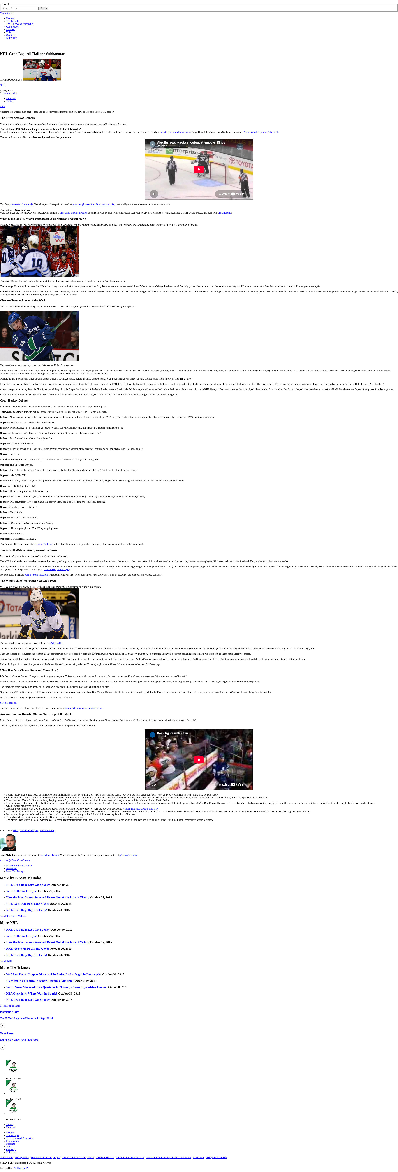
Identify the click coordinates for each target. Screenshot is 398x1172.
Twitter (9, 101)
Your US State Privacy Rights (45, 1157)
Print (2, 106)
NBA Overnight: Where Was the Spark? (32, 993)
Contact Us (198, 1157)
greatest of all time (44, 544)
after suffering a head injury (57, 569)
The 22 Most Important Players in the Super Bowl (26, 1018)
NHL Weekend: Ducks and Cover (28, 903)
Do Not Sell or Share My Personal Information (168, 1157)
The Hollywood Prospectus (19, 24)
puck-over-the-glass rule (36, 574)
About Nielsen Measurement (130, 1157)
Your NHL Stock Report (22, 891)
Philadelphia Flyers (29, 830)
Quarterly (11, 35)
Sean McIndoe (10, 93)
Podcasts (10, 29)
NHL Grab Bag (47, 830)
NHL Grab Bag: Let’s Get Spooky (28, 884)
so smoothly (225, 212)
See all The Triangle (10, 1005)
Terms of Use (6, 1157)
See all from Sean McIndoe (13, 916)
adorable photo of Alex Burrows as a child (94, 204)
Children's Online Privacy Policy (78, 1157)
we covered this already (21, 204)
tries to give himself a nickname (176, 132)
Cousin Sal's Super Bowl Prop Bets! (19, 1040)
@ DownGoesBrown (19, 860)
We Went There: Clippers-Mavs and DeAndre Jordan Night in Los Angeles (54, 974)
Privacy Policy (22, 1157)
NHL (2, 85)
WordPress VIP (20, 1168)
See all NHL (6, 961)
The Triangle (12, 21)
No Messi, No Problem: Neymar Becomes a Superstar (40, 980)
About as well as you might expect (261, 132)
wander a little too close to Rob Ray (140, 808)
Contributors (12, 26)
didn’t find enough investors (73, 212)
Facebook (11, 98)
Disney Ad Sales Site (216, 1157)
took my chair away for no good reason (84, 708)
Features (10, 18)
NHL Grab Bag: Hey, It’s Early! (27, 910)
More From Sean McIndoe (19, 865)
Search (5, 8)
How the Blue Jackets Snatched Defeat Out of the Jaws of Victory (48, 897)
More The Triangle (15, 871)
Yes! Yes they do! (8, 702)
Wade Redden (56, 643)
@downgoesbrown (128, 855)
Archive (4, 860)
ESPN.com (11, 38)
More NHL (11, 868)
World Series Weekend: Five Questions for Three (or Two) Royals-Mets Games (56, 987)
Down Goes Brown (49, 855)
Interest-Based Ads (105, 1157)
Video (9, 32)
